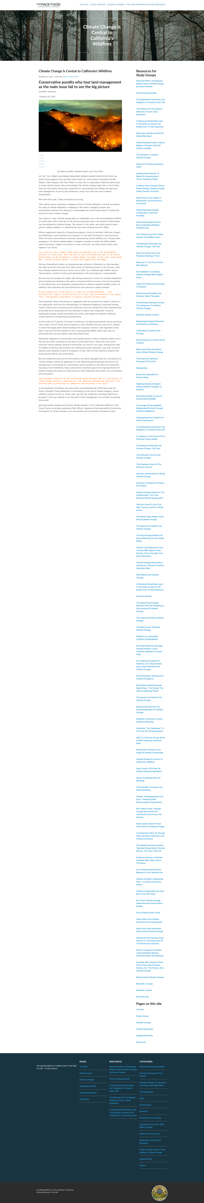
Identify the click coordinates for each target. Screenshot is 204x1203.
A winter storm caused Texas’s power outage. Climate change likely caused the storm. (150, 188)
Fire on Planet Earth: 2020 (148, 912)
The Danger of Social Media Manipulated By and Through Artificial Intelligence (149, 408)
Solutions (143, 1111)
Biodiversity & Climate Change (150, 977)
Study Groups (97, 4)
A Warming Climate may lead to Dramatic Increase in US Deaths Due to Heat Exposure (150, 124)
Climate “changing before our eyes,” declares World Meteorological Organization (150, 799)
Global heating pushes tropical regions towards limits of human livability (150, 145)
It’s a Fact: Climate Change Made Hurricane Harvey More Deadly (149, 903)
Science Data (145, 1105)
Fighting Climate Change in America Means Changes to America (149, 387)
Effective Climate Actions (147, 315)
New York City (142, 997)
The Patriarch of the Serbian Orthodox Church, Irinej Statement (149, 112)
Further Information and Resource (145, 4)
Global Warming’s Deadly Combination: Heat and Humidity (147, 213)
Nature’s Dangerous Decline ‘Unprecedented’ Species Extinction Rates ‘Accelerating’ (150, 953)
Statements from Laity (149, 1134)
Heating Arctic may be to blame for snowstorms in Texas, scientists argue (147, 176)
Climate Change (116, 4)
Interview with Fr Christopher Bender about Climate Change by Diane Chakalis (150, 84)
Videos (142, 1165)
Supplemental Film (144, 1035)
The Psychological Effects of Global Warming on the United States (150, 538)
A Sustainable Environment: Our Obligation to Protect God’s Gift (122, 1088)
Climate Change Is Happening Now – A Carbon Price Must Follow (149, 882)
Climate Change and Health (151, 1066)
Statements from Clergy (150, 1118)
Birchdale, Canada (144, 984)
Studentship (141, 368)
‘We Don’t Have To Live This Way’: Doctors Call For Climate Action (149, 507)
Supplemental (145, 1159)
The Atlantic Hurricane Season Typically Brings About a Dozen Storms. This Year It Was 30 (150, 848)
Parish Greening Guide (146, 93)
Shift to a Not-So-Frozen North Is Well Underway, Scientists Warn (150, 740)
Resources (141, 1042)
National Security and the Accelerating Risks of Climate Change (149, 710)
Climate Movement (144, 1029)
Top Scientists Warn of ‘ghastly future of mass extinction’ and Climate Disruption (150, 836)
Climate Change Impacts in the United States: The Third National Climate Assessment (150, 495)
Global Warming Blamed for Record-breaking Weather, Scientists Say (148, 225)
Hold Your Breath (144, 596)
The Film (84, 4)
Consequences (146, 1092)
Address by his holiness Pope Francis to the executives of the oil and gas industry (150, 941)
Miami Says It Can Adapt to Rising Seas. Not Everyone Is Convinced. (149, 201)
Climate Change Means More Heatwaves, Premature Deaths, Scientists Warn (150, 565)
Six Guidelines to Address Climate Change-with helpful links (149, 275)
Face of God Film (70, 76)
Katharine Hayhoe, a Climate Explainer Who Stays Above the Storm (149, 860)
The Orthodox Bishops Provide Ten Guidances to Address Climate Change (150, 305)
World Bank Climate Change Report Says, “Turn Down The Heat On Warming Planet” (149, 688)
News (141, 1098)
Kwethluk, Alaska (144, 990)
